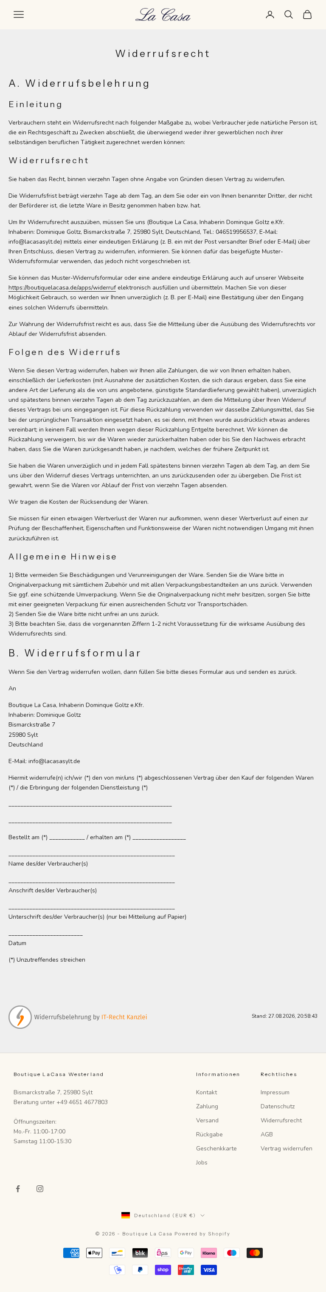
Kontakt (206, 1092)
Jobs (202, 1163)
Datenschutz (278, 1106)
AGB (267, 1134)
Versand (207, 1120)
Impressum (275, 1092)
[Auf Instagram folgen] (40, 1188)
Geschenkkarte (216, 1148)
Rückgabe (209, 1134)
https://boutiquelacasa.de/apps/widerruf (62, 288)
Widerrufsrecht (281, 1120)
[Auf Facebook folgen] (18, 1188)
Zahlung (207, 1106)
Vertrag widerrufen (286, 1148)
